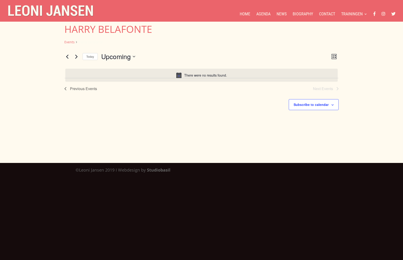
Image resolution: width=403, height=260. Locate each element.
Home (245, 14)
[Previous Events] (67, 56)
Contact (327, 14)
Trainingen (352, 14)
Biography (303, 14)
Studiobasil (158, 170)
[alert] (201, 75)
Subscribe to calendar (311, 104)
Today (90, 56)
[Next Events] (76, 56)
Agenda (263, 14)
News (282, 14)
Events (69, 42)
